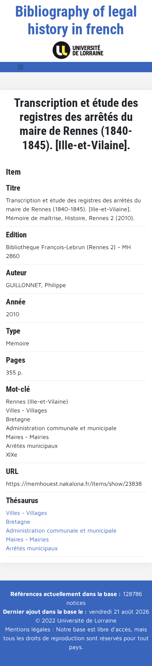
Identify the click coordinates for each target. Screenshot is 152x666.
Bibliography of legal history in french (76, 20)
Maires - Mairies (27, 539)
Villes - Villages (26, 512)
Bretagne (18, 521)
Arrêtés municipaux (32, 548)
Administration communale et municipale (61, 530)
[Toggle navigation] (21, 67)
